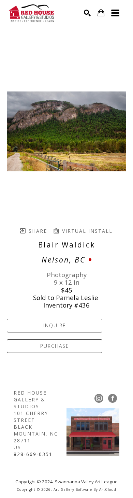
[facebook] (112, 398)
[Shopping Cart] (101, 13)
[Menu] (115, 13)
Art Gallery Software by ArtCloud (85, 489)
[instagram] (98, 398)
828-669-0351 (33, 454)
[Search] (87, 13)
